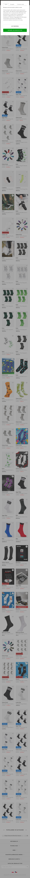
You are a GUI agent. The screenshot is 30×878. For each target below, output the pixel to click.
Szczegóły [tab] (12, 4)
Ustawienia (15, 26)
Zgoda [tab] (6, 4)
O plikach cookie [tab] (20, 4)
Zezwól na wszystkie (15, 30)
